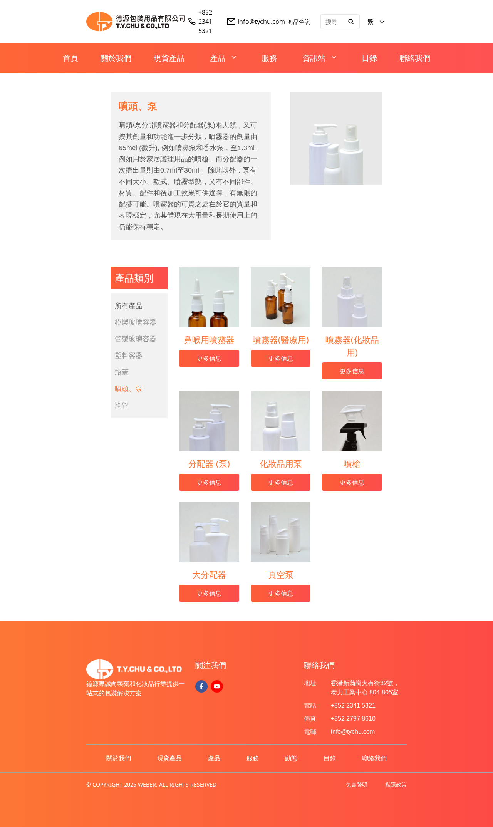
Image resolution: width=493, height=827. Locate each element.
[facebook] (201, 686)
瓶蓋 (122, 372)
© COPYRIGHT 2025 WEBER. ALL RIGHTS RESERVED (151, 784)
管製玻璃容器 (135, 339)
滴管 (122, 405)
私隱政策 (396, 784)
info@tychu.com (261, 21)
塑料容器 (129, 355)
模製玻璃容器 (135, 322)
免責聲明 (356, 784)
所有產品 (129, 306)
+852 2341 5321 (205, 21)
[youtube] (217, 686)
